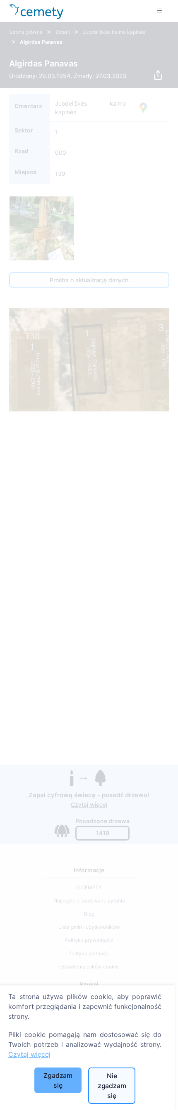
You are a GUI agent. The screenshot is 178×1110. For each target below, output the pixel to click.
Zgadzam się (57, 1080)
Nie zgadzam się (112, 1086)
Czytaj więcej (29, 1054)
